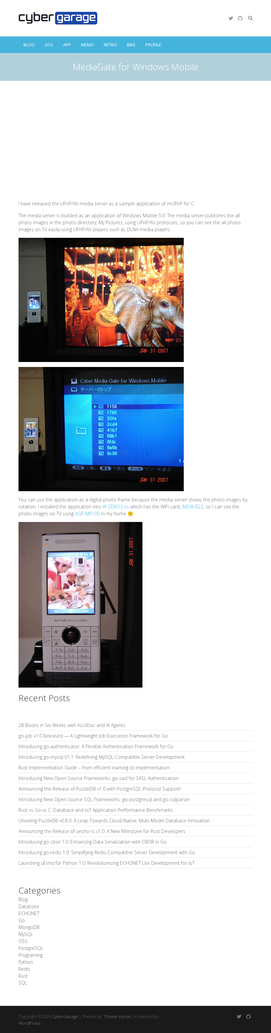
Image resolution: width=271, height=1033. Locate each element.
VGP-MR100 (87, 513)
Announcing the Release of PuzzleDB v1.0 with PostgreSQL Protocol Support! (100, 789)
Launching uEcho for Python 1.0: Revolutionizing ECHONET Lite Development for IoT (107, 863)
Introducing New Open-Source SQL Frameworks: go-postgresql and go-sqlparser (104, 799)
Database (29, 906)
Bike (131, 45)
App (67, 45)
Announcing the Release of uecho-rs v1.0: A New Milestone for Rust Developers (102, 831)
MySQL (26, 934)
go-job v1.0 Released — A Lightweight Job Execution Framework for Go (93, 736)
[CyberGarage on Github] (240, 18)
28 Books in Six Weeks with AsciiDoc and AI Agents (72, 725)
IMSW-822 (192, 506)
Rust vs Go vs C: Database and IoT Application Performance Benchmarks (96, 810)
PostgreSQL (31, 948)
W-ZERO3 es (115, 506)
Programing (31, 955)
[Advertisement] (135, 130)
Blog (29, 45)
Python (26, 962)
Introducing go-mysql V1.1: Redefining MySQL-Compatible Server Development (102, 757)
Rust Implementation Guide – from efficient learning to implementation (94, 767)
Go (22, 920)
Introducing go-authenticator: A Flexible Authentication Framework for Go (96, 746)
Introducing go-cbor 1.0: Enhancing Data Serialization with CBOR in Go (93, 842)
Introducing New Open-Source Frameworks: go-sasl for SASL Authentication (98, 778)
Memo (87, 45)
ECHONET (29, 913)
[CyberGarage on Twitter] (231, 18)
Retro (110, 45)
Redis (24, 969)
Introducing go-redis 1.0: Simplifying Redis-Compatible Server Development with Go (107, 852)
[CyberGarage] (58, 18)
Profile (153, 45)
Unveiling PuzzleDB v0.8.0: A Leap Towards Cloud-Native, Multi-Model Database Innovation (114, 820)
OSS (49, 45)
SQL (23, 983)
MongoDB (29, 927)
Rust (23, 976)
